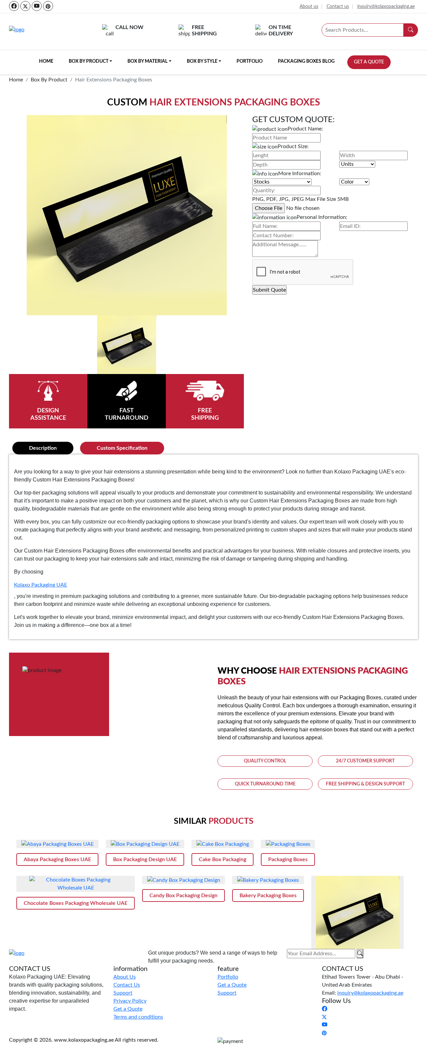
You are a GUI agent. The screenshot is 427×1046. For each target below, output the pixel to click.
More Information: (299, 173)
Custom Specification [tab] (122, 448)
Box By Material (147, 61)
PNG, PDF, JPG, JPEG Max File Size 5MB (300, 199)
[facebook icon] (14, 6)
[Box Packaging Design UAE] (145, 844)
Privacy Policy (129, 1001)
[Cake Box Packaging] (222, 844)
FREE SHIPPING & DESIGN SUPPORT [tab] (365, 784)
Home (46, 61)
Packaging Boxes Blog (306, 61)
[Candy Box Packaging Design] (183, 880)
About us (309, 6)
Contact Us (126, 985)
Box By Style (202, 61)
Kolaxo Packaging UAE (40, 585)
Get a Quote (369, 62)
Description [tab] (43, 448)
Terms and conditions (138, 1017)
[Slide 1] (126, 344)
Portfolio (250, 61)
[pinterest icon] (48, 6)
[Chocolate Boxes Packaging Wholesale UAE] (75, 884)
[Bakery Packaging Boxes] (268, 880)
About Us (124, 977)
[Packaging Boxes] (288, 844)
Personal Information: (322, 217)
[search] (411, 30)
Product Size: (293, 146)
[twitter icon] (25, 6)
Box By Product (88, 61)
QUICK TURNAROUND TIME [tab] (265, 784)
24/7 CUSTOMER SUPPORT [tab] (365, 761)
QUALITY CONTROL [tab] (265, 761)
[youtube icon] (37, 6)
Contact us (338, 6)
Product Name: (305, 128)
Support (122, 993)
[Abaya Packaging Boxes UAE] (57, 844)
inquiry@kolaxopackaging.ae (386, 6)
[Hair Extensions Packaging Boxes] (357, 917)
